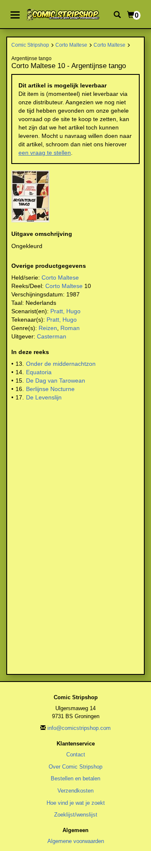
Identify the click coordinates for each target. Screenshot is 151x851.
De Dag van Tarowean (55, 380)
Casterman (51, 336)
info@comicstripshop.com (79, 728)
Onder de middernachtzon (61, 363)
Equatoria (39, 372)
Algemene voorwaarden (75, 841)
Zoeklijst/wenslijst (75, 814)
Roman (70, 328)
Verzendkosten (75, 791)
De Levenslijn (44, 397)
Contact (75, 754)
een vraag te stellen (44, 152)
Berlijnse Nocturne (50, 389)
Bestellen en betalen (75, 778)
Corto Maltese (71, 45)
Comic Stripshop (30, 45)
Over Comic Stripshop (75, 767)
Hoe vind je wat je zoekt (76, 803)
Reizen (48, 328)
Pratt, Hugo (65, 311)
